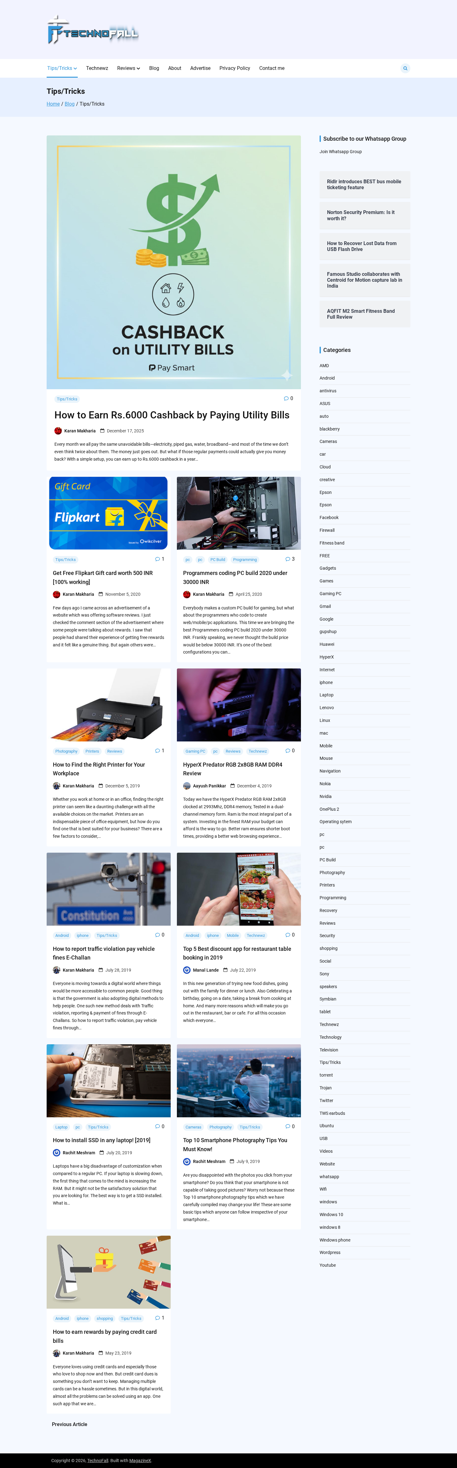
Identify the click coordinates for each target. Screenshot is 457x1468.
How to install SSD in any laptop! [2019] (101, 1140)
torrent (326, 1075)
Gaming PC (195, 751)
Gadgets (328, 568)
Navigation (330, 770)
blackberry (330, 428)
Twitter (326, 1100)
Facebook (329, 517)
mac (324, 733)
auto (324, 416)
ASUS (325, 403)
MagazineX (140, 1460)
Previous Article (69, 1424)
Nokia (325, 783)
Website (327, 1163)
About (174, 68)
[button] (75, 68)
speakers (328, 986)
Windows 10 (331, 1214)
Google (326, 619)
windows (328, 1201)
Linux (325, 720)
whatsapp (329, 1176)
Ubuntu (327, 1125)
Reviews (126, 68)
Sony (324, 973)
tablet (325, 1011)
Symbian (328, 998)
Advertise (200, 68)
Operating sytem (336, 821)
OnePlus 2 (329, 809)
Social (325, 961)
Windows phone (335, 1240)
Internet (327, 669)
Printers (92, 751)
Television (329, 1049)
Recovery (328, 910)
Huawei (327, 644)
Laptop (61, 1127)
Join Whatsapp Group (341, 151)
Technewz (97, 68)
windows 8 (330, 1227)
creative (327, 479)
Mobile (233, 935)
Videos (326, 1151)
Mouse (326, 758)
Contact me (271, 68)
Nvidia (326, 796)
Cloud (325, 466)
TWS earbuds (332, 1113)
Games (326, 580)
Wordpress (330, 1252)
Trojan (326, 1087)
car (323, 454)
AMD (324, 365)
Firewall (327, 530)
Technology (331, 1037)
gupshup (328, 631)
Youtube (328, 1265)
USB (324, 1138)
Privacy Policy (234, 68)
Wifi (323, 1189)
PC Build (217, 559)
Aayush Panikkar (209, 785)
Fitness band (332, 542)
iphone (83, 935)
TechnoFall (97, 1460)
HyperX (327, 656)
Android (62, 935)
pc (188, 559)
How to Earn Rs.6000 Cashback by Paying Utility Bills (172, 415)
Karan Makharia (80, 430)
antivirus (328, 390)
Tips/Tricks (59, 68)
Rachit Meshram (79, 1152)
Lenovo (327, 707)
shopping (105, 1318)
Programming (245, 559)
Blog (154, 68)
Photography (66, 751)
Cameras (193, 1127)
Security (327, 935)
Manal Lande (206, 970)
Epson (326, 492)
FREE (325, 555)
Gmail (325, 606)
